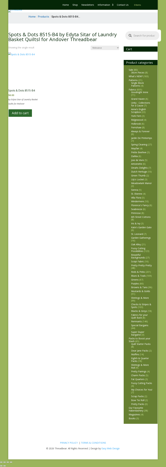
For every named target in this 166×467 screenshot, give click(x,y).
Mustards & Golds (140, 291)
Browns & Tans (139, 287)
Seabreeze (136, 209)
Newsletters (87, 5)
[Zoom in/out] (1, 462)
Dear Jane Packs (139, 350)
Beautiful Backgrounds (138, 256)
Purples (135, 283)
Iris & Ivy (135, 223)
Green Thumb (138, 175)
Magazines (134, 414)
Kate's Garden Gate (141, 227)
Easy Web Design (110, 448)
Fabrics (132, 89)
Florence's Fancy (140, 205)
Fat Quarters (137, 379)
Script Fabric (137, 261)
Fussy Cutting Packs (141, 383)
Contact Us (123, 5)
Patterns (133, 80)
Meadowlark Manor (141, 183)
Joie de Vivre (137, 160)
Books (132, 418)
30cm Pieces (137, 72)
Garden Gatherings (141, 237)
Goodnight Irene (139, 92)
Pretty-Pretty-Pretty (141, 265)
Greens (135, 279)
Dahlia (134, 156)
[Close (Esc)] (11, 462)
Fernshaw (136, 127)
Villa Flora (136, 197)
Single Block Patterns (137, 84)
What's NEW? (136, 76)
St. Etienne (136, 193)
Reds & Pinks (138, 271)
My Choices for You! (141, 389)
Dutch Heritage (139, 171)
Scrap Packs (137, 396)
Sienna (134, 189)
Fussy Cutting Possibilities (138, 250)
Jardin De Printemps (141, 138)
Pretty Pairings (138, 371)
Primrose (136, 213)
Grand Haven (138, 98)
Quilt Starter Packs (141, 343)
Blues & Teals (138, 275)
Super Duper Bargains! (137, 333)
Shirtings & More (140, 297)
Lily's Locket (137, 179)
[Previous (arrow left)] (1, 465)
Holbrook (136, 123)
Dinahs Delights (139, 167)
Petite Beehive (138, 152)
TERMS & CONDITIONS (93, 442)
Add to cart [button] (20, 113)
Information (104, 5)
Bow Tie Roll (137, 400)
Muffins (135, 354)
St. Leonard (137, 234)
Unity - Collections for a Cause (140, 104)
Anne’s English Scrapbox (138, 111)
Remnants (136, 321)
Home (65, 5)
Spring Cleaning (139, 144)
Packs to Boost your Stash (139, 340)
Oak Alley (136, 244)
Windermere (137, 201)
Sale (131, 69)
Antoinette (136, 163)
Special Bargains (139, 325)
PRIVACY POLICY (69, 442)
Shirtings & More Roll (140, 366)
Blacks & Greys (139, 311)
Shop (75, 5)
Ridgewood (137, 119)
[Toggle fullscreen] (4, 462)
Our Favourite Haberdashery (136, 409)
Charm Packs (138, 375)
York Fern (136, 115)
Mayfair (135, 148)
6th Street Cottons (141, 216)
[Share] (7, 462)
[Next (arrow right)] (4, 465)
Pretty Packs (137, 404)
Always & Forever (140, 131)
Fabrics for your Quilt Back (139, 316)
